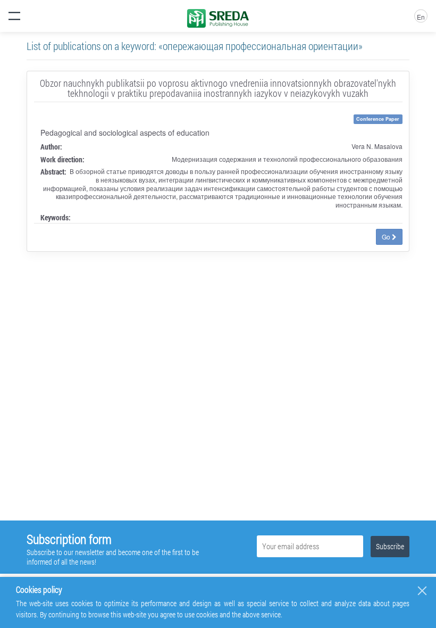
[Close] (422, 590)
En (421, 16)
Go (387, 236)
